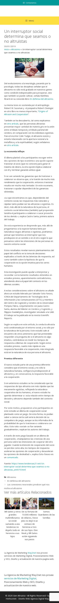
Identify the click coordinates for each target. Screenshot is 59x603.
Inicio (6, 49)
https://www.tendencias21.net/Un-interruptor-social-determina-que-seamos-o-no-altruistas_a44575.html (27, 466)
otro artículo (13, 123)
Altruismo (15, 49)
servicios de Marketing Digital (20, 578)
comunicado (12, 457)
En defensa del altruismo (41, 99)
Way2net (32, 552)
